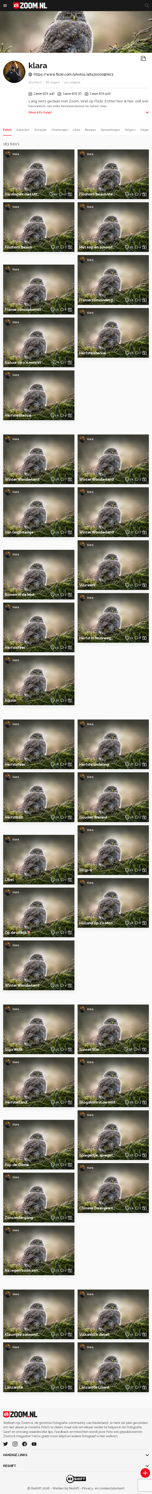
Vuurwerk (87, 585)
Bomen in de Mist (19, 594)
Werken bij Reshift (66, 1488)
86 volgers (53, 82)
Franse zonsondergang (97, 300)
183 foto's (35, 82)
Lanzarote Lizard (94, 1387)
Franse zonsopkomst (23, 309)
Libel (9, 880)
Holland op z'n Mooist (97, 923)
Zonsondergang (19, 1218)
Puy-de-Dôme (17, 1165)
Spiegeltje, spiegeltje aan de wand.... (97, 1155)
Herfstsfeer (15, 647)
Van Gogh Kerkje (19, 532)
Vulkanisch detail (94, 1334)
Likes (76, 129)
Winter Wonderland (22, 479)
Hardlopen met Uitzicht (23, 194)
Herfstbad (14, 817)
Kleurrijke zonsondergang (23, 1334)
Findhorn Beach (18, 247)
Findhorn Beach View (97, 194)
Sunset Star (89, 1049)
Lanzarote (14, 1387)
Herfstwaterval (18, 415)
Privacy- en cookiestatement (102, 1488)
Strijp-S (85, 870)
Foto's (7, 129)
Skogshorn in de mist (97, 1102)
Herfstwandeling (94, 764)
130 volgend (72, 82)
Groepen (40, 129)
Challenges (59, 129)
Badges (90, 129)
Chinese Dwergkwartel (97, 1208)
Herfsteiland (16, 1102)
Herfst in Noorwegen (97, 638)
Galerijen (22, 129)
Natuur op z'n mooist (23, 362)
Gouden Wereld (93, 817)
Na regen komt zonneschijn (23, 1270)
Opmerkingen (110, 129)
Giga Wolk (14, 1049)
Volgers (130, 129)
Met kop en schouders (97, 247)
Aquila (10, 700)
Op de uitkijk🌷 (18, 932)
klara (16, 154)
